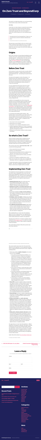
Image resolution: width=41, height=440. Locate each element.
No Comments (28, 14)
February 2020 (23, 390)
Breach (22, 408)
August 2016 (23, 397)
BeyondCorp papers (18, 220)
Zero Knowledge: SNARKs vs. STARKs (8, 398)
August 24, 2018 (21, 14)
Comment (10, 356)
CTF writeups (23, 411)
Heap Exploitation (24, 413)
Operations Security (24, 419)
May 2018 (23, 395)
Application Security (24, 407)
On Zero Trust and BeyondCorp (7, 402)
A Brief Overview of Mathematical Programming (10, 400)
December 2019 (24, 391)
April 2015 (23, 401)
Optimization (23, 420)
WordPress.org (24, 431)
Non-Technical (15, 337)
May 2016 (23, 400)
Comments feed (24, 430)
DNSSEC (22, 412)
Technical (18, 337)
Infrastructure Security (25, 414)
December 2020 (24, 389)
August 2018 (23, 394)
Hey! (27, 2)
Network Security (24, 418)
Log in (22, 428)
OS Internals (23, 421)
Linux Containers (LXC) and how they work (9, 396)
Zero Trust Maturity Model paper (25, 334)
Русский (30, 2)
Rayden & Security (6, 1)
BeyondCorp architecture (16, 60)
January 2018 (23, 396)
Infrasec (11, 337)
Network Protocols (24, 417)
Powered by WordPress (15, 437)
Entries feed (23, 429)
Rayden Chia (14, 14)
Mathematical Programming (26, 415)
